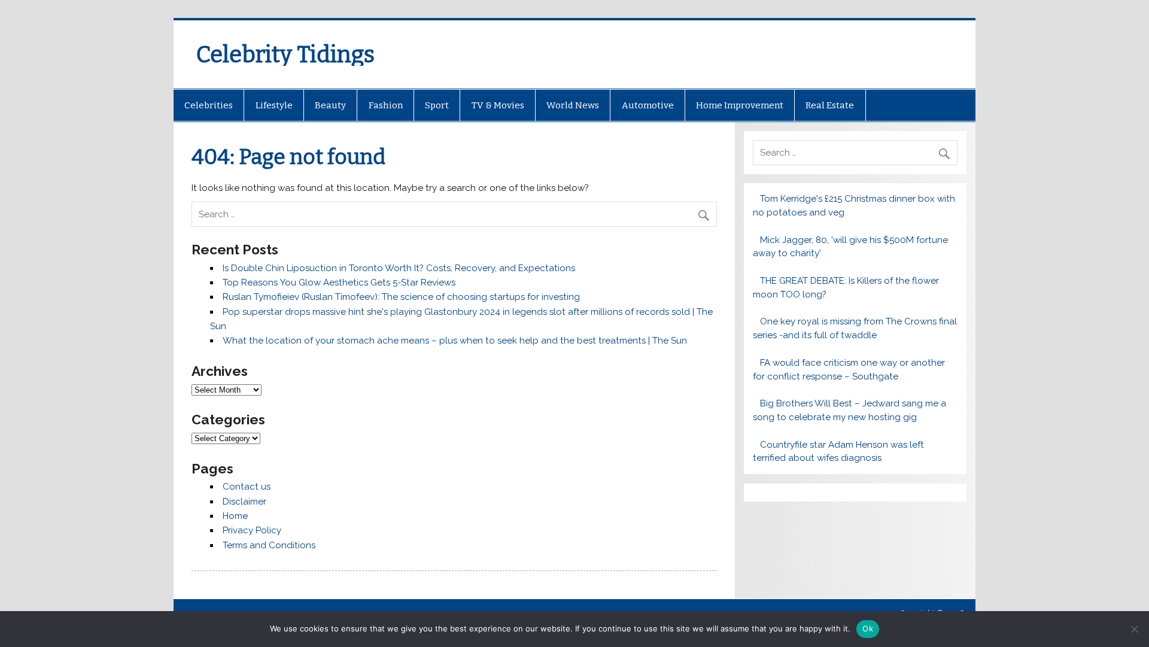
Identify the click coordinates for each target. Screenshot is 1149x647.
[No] (1134, 629)
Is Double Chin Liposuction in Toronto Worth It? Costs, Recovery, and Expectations (399, 268)
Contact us (246, 486)
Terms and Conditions (269, 545)
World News (572, 105)
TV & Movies (498, 105)
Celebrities (208, 105)
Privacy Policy (252, 530)
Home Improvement (739, 105)
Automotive (648, 105)
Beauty (330, 105)
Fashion (386, 105)
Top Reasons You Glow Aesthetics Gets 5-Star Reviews (339, 282)
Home (235, 516)
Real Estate (829, 105)
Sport (437, 105)
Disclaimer (244, 501)
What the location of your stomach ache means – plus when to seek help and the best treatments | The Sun (455, 340)
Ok (867, 628)
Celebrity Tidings (285, 54)
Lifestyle (274, 105)
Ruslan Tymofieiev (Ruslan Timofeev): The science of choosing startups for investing (401, 296)
